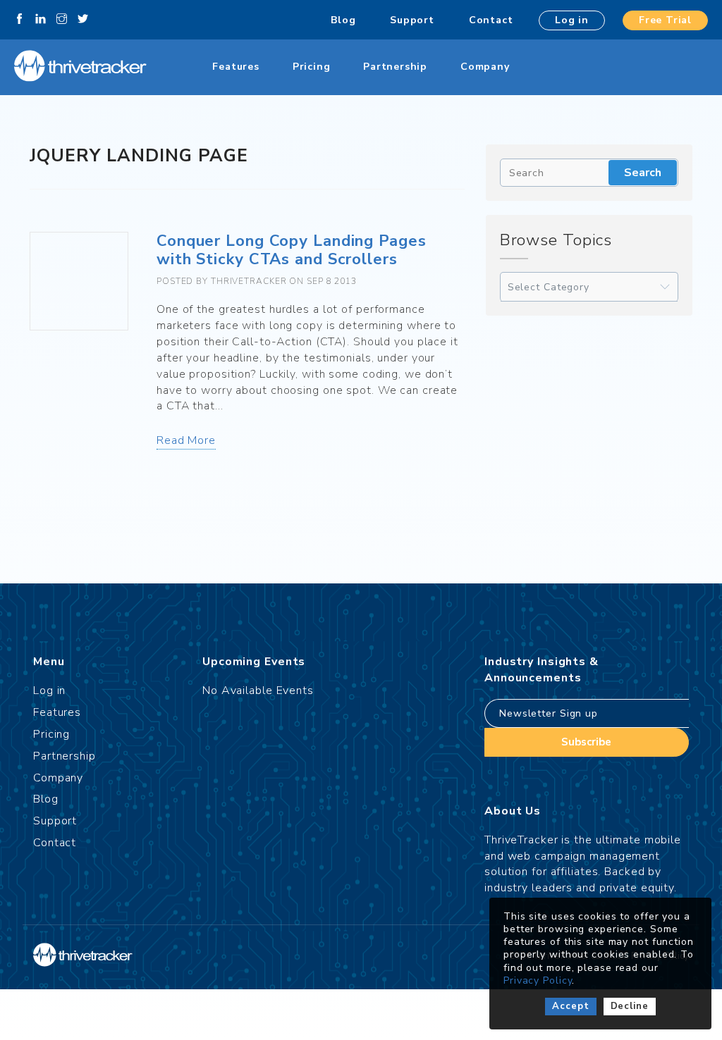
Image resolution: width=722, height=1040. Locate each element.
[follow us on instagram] (61, 20)
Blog (343, 20)
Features (235, 66)
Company (485, 66)
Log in (572, 20)
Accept (570, 1006)
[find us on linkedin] (40, 20)
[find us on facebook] (19, 20)
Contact (491, 20)
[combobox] (589, 287)
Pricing (312, 66)
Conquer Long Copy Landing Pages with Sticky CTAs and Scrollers (292, 250)
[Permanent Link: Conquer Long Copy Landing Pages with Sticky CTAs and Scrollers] (79, 281)
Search (642, 172)
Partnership (395, 66)
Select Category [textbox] (548, 287)
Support (412, 20)
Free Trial (665, 20)
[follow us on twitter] (83, 20)
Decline (630, 1006)
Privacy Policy (537, 980)
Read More (186, 440)
